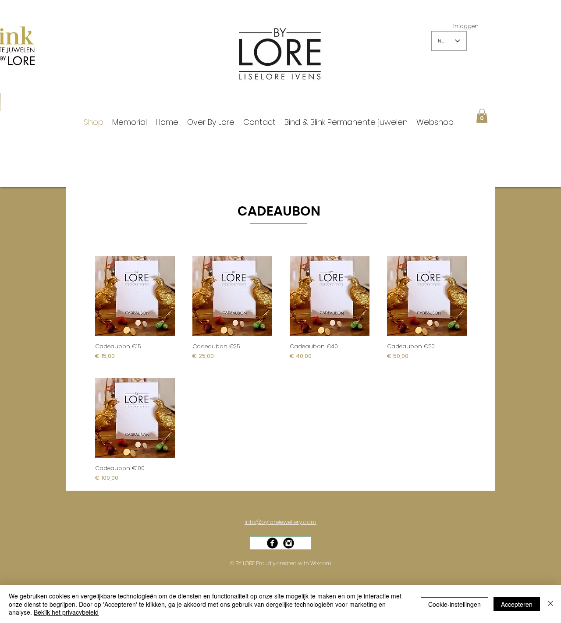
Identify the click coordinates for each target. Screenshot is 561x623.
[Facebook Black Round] (272, 543)
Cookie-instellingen (454, 604)
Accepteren (517, 604)
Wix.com (320, 563)
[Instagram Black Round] (288, 543)
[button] (482, 116)
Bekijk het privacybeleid (66, 612)
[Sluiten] (550, 604)
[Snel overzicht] (135, 296)
